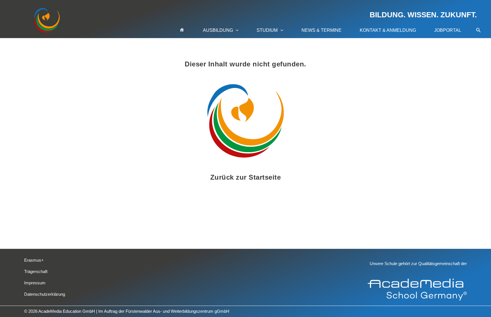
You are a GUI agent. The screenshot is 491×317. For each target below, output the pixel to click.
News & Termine (321, 30)
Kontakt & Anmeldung (388, 30)
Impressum (34, 282)
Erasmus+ (34, 260)
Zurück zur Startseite (245, 177)
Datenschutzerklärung (44, 294)
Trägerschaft (35, 271)
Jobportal (447, 30)
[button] (236, 30)
